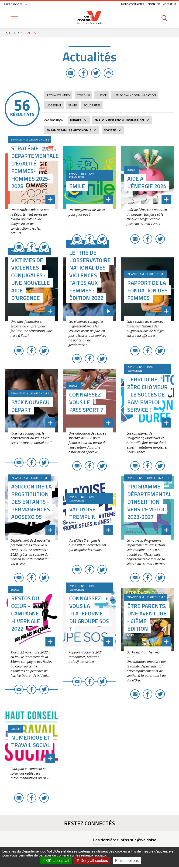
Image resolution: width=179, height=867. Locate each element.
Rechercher (164, 18)
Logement (54, 105)
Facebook (83, 73)
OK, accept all (57, 861)
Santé (72, 105)
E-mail (70, 73)
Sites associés (12, 4)
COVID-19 (83, 95)
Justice (102, 95)
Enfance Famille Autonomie (69, 130)
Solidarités (92, 105)
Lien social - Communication (135, 95)
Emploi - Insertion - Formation (119, 120)
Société (110, 130)
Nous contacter (132, 4)
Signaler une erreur (162, 4)
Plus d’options (127, 861)
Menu (14, 18)
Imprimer (108, 73)
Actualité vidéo (58, 95)
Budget (76, 120)
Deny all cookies (93, 861)
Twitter (95, 73)
